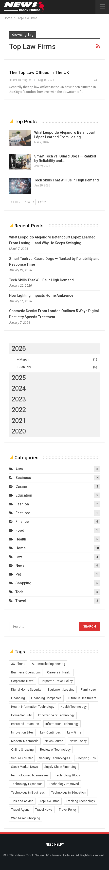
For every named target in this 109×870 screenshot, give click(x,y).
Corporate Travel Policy (57, 681)
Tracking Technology (80, 801)
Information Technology (62, 724)
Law (18, 557)
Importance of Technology (56, 715)
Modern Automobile (25, 741)
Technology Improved (64, 784)
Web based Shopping (25, 818)
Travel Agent (20, 809)
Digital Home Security (26, 689)
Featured (22, 513)
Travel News (43, 809)
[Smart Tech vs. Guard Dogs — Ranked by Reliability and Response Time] (20, 162)
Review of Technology (55, 749)
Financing (18, 698)
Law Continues (50, 732)
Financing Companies (46, 698)
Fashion (22, 504)
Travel (20, 601)
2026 (19, 348)
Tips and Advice (22, 801)
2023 (19, 399)
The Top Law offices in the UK (39, 72)
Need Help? (55, 844)
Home (20, 548)
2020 (19, 431)
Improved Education (25, 724)
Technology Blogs (67, 775)
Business (23, 478)
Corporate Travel (22, 681)
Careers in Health (59, 672)
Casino (21, 486)
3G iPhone (18, 664)
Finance (22, 522)
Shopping (23, 583)
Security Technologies (54, 758)
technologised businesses (30, 775)
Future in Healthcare (82, 698)
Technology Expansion (27, 784)
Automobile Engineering (48, 664)
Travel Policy (68, 809)
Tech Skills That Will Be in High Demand (66, 180)
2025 (19, 378)
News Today (78, 741)
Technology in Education (68, 792)
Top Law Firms (50, 801)
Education (23, 495)
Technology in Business (28, 792)
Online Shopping (22, 749)
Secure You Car (22, 758)
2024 (19, 388)
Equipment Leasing (61, 689)
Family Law (88, 689)
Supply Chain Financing (60, 767)
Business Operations (26, 672)
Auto (19, 469)
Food (19, 530)
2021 (19, 420)
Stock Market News (24, 767)
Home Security (21, 715)
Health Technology (74, 707)
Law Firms (74, 732)
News (20, 565)
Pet (18, 574)
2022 (19, 410)
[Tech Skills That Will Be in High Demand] (20, 186)
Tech (19, 592)
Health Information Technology (32, 707)
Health (20, 539)
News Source (54, 741)
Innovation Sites (22, 732)
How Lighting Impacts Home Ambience (41, 295)
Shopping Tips (86, 758)
